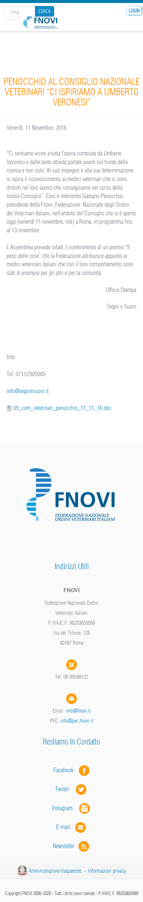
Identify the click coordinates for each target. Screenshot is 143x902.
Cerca (45, 11)
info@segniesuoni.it (28, 391)
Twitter (65, 789)
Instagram (65, 808)
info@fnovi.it (78, 710)
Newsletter (65, 846)
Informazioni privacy (107, 870)
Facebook (65, 770)
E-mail (63, 827)
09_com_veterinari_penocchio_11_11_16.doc (62, 408)
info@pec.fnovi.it (77, 720)
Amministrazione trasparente (55, 870)
